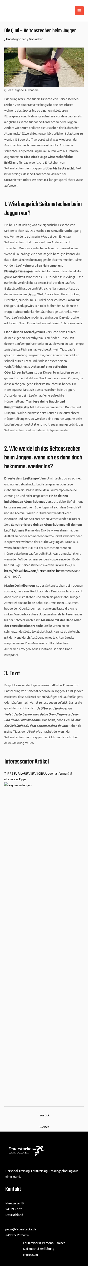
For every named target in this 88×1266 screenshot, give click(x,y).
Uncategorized (16, 39)
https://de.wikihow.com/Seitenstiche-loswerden (37, 571)
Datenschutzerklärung (38, 1248)
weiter (44, 1127)
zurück (45, 1115)
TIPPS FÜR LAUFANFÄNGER (24, 773)
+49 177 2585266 (17, 1235)
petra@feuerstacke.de (20, 1229)
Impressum (30, 1254)
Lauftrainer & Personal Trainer (44, 1243)
